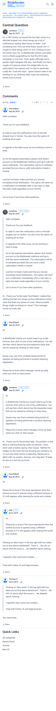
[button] (5, 31)
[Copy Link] (22, 33)
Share (6, 87)
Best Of (6, 649)
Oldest (12, 102)
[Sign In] (52, 4)
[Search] (47, 4)
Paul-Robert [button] (14, 109)
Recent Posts (9, 641)
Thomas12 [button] (13, 579)
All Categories (9, 637)
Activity (6, 645)
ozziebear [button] (13, 31)
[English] (16, 4)
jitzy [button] (10, 510)
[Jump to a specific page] (51, 102)
